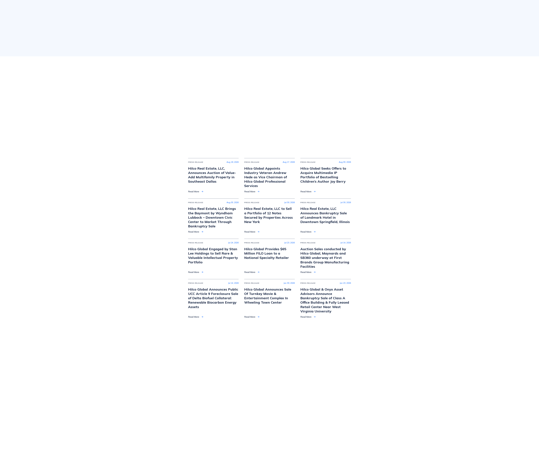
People (350, 5)
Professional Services (254, 410)
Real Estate (285, 5)
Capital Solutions (252, 403)
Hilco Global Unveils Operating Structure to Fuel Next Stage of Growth (211, 97)
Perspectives (292, 416)
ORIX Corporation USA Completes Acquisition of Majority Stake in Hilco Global (210, 123)
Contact (289, 403)
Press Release (199, 92)
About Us (218, 5)
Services (262, 5)
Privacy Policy (327, 444)
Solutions (237, 5)
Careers (289, 410)
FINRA (210, 412)
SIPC (215, 412)
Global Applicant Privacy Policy (351, 444)
